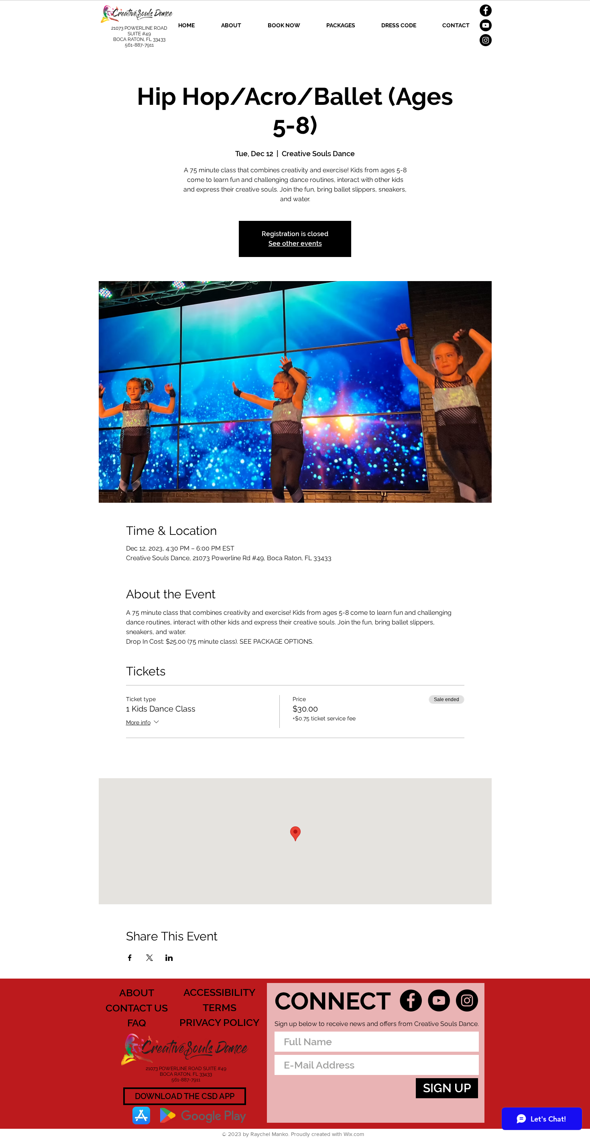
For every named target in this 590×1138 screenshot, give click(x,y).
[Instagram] (486, 40)
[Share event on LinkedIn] (169, 957)
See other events (295, 243)
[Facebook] (486, 10)
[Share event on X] (149, 957)
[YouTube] (486, 25)
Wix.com (354, 1134)
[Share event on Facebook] (130, 957)
